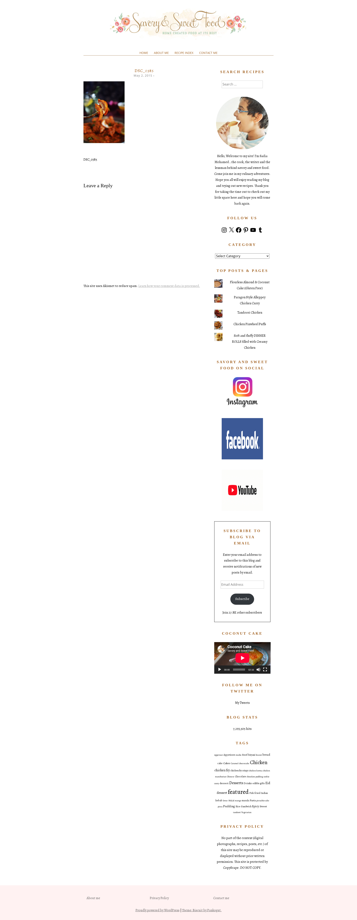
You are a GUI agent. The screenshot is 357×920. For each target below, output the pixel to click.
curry (216, 783)
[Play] (220, 669)
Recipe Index (184, 53)
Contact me (208, 53)
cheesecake (244, 763)
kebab (218, 800)
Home (143, 53)
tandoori (237, 812)
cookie (266, 776)
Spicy (255, 806)
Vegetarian (246, 812)
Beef (245, 754)
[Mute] (258, 669)
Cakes (226, 763)
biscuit (259, 754)
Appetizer (218, 754)
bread (266, 755)
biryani (251, 754)
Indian (264, 793)
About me (161, 53)
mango (238, 800)
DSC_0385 (90, 159)
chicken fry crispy (239, 770)
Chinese (230, 776)
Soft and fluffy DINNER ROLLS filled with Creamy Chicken (249, 341)
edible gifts (258, 783)
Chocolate (240, 776)
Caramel (234, 763)
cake (220, 763)
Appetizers (229, 754)
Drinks (248, 783)
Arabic (239, 754)
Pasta (253, 800)
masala (245, 800)
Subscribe (242, 599)
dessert (224, 783)
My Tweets (242, 703)
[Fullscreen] (265, 669)
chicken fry (222, 770)
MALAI (231, 800)
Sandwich (246, 806)
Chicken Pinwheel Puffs (249, 324)
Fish (251, 793)
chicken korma (255, 770)
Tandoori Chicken (249, 312)
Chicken (258, 762)
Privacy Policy (159, 898)
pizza (220, 806)
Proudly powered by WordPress (158, 910)
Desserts (236, 783)
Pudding (229, 806)
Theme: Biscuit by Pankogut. (202, 910)
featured (238, 792)
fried (257, 793)
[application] (242, 658)
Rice (238, 806)
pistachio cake (262, 800)
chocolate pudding (255, 776)
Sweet (263, 806)
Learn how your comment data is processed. (169, 286)
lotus (225, 800)
